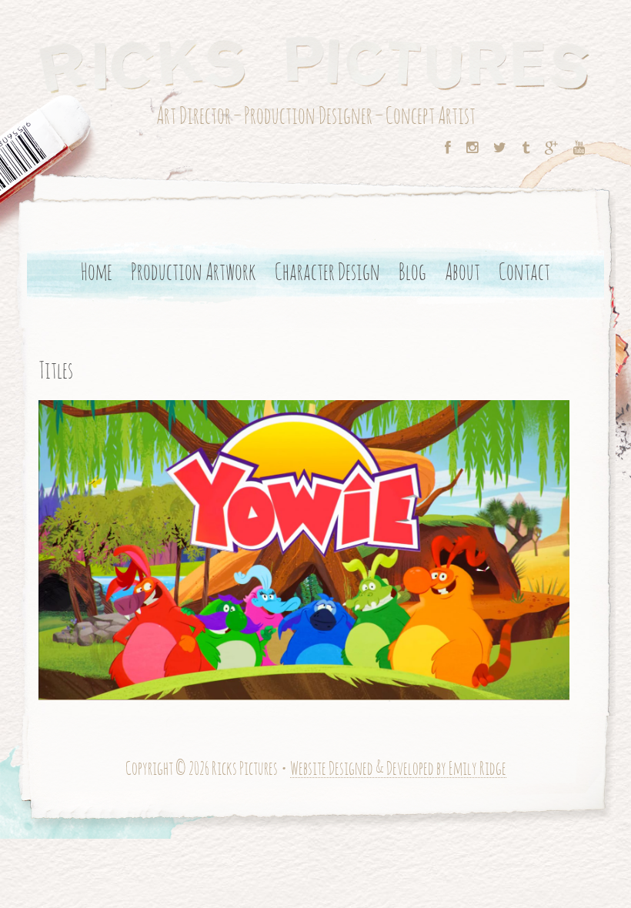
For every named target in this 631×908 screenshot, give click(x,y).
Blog (412, 273)
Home (96, 273)
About (462, 273)
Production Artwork (193, 273)
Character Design (327, 273)
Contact (524, 273)
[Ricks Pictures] (315, 62)
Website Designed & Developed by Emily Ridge (398, 770)
